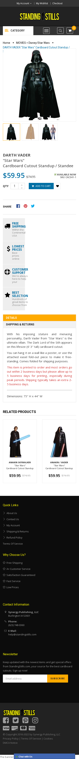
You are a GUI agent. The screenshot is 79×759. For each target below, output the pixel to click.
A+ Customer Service (17, 569)
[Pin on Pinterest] (27, 206)
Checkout (57, 3)
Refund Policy (13, 537)
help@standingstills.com (22, 634)
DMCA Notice (10, 742)
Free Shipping (13, 562)
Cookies (48, 738)
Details (11, 317)
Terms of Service (13, 543)
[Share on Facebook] (19, 206)
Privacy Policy (11, 738)
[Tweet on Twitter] (34, 206)
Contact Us (12, 519)
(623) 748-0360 (16, 625)
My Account (12, 525)
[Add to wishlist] (57, 186)
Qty (5, 186)
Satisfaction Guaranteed (20, 575)
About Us (11, 513)
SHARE (7, 206)
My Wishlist (42, 3)
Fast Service (13, 581)
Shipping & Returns (20, 324)
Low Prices (12, 587)
